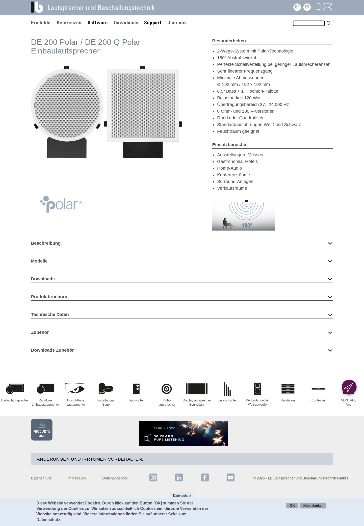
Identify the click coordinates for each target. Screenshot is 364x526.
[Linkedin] (179, 481)
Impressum (76, 478)
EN (307, 7)
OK (292, 506)
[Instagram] (153, 481)
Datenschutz (41, 478)
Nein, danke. (312, 506)
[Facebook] (205, 481)
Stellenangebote (115, 478)
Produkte (41, 23)
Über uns (177, 23)
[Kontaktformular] (349, 387)
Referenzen (69, 23)
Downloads (126, 23)
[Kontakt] (318, 8)
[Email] (327, 8)
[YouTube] (230, 481)
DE (297, 7)
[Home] (99, 9)
